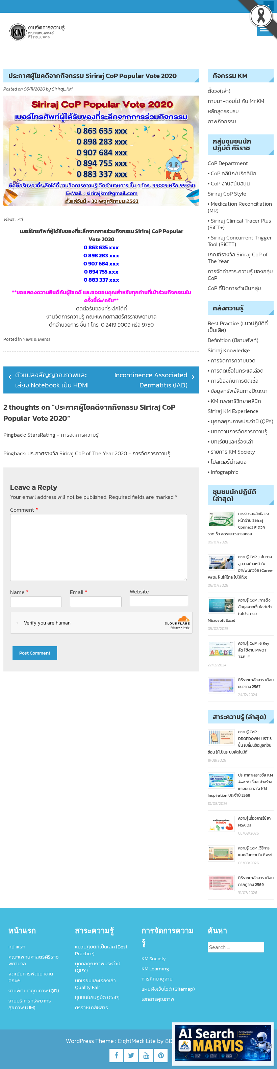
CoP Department (228, 163)
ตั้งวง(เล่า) (219, 91)
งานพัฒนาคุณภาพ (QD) (33, 990)
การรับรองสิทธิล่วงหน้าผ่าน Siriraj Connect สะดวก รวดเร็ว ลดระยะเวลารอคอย (238, 524)
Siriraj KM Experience (233, 411)
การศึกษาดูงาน (157, 979)
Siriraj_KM (62, 89)
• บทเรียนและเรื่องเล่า (230, 441)
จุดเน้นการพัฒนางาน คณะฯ (30, 977)
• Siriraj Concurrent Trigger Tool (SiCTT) (240, 240)
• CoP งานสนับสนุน (229, 183)
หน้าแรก (16, 946)
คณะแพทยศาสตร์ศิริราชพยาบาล (33, 960)
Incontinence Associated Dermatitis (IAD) (151, 380)
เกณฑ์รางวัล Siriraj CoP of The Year (238, 257)
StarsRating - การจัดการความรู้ (63, 435)
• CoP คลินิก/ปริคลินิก (232, 173)
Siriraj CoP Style (227, 193)
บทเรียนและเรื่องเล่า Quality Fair (95, 983)
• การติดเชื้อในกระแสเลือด (235, 370)
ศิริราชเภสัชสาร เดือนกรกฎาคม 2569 (256, 881)
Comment (24, 509)
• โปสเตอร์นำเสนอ (227, 462)
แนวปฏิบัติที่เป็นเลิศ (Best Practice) (101, 950)
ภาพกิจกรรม (222, 121)
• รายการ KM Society (231, 452)
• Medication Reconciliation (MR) (240, 207)
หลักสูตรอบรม (223, 111)
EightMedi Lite (137, 1040)
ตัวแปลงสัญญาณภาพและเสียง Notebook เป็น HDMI (52, 380)
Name (19, 591)
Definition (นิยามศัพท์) (233, 340)
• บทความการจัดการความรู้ (237, 431)
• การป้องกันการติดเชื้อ (233, 381)
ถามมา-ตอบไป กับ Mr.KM (236, 101)
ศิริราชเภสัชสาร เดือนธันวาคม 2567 (256, 683)
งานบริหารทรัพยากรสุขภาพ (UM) (29, 1004)
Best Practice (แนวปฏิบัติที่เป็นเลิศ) (238, 326)
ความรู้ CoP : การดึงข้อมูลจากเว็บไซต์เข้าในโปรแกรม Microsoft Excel (240, 610)
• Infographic (223, 472)
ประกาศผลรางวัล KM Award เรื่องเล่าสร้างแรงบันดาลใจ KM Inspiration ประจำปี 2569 (240, 785)
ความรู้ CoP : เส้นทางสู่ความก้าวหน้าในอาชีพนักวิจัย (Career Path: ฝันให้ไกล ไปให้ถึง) (240, 567)
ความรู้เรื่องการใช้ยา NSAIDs (254, 821)
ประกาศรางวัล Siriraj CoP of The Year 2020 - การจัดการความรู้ (98, 453)
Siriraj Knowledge (229, 350)
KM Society (154, 958)
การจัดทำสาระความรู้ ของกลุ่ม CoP (240, 274)
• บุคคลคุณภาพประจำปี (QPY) (240, 421)
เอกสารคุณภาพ (158, 999)
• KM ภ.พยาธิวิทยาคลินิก (234, 401)
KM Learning (155, 968)
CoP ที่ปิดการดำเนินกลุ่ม (234, 288)
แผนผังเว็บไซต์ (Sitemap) (168, 989)
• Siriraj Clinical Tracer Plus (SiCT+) (239, 224)
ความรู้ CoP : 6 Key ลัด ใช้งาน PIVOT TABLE (253, 650)
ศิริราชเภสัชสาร (91, 1007)
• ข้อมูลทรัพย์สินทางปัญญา (238, 391)
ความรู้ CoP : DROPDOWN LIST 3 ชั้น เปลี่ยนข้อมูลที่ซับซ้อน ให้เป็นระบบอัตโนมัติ (240, 742)
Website (139, 591)
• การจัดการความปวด (231, 360)
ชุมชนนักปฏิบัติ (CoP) (97, 997)
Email (78, 591)
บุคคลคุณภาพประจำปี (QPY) (97, 967)
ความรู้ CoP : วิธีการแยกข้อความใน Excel (255, 851)
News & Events (36, 339)
